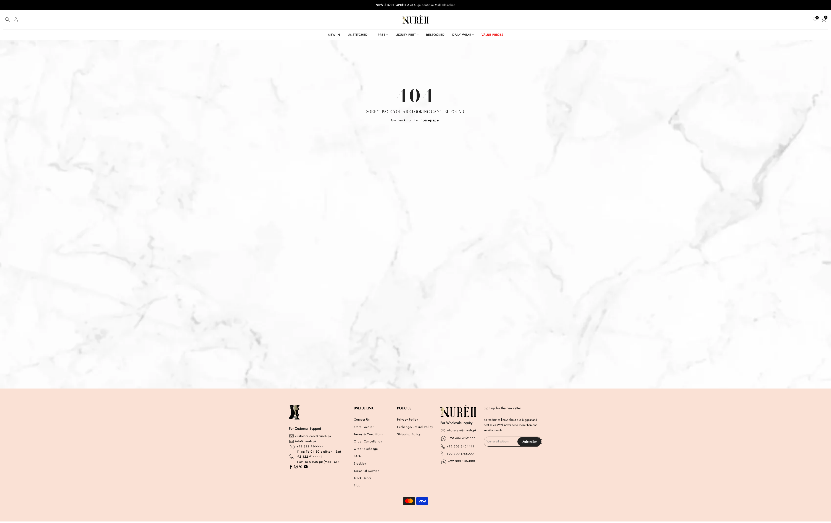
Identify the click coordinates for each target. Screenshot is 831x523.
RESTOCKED (435, 34)
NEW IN (334, 34)
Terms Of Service (366, 471)
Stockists (360, 463)
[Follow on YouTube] (306, 467)
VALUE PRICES (492, 34)
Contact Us (362, 420)
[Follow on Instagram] (296, 467)
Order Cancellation (368, 441)
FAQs (358, 456)
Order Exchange (366, 449)
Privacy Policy (407, 420)
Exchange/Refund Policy (415, 427)
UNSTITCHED (358, 34)
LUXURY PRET (406, 34)
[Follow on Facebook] (291, 467)
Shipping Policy (409, 434)
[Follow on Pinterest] (301, 467)
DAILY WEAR (461, 34)
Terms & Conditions (368, 434)
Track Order (363, 478)
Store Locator (364, 427)
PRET (381, 34)
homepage (430, 120)
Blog (357, 485)
